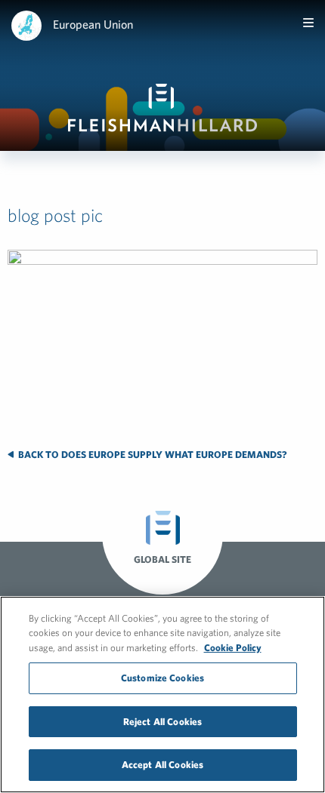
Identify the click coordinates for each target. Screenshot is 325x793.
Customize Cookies (162, 678)
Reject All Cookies (162, 721)
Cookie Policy (233, 647)
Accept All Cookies (162, 764)
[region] (162, 694)
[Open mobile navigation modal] (308, 22)
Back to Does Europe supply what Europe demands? (151, 454)
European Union (93, 24)
